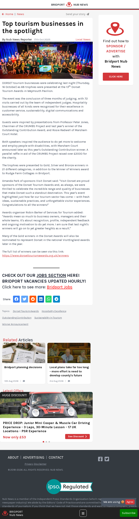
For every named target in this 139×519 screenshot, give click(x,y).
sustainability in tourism (48, 317)
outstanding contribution (16, 317)
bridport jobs (59, 287)
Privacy (29, 464)
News (20, 14)
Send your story (76, 14)
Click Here (116, 76)
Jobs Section (51, 275)
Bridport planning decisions (23, 367)
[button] (43, 442)
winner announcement (15, 324)
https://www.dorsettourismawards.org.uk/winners (35, 255)
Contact (56, 457)
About (13, 457)
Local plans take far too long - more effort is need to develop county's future (69, 371)
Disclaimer (40, 464)
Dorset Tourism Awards (26, 311)
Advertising (33, 457)
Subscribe (128, 513)
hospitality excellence (54, 311)
